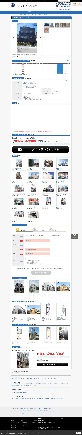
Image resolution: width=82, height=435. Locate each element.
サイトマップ (13, 425)
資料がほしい (41, 235)
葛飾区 (34, 378)
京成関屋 (57, 391)
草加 (36, 414)
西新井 (15, 392)
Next (41, 37)
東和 (19, 383)
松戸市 (40, 408)
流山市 (50, 408)
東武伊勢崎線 (25, 86)
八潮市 (44, 408)
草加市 (28, 408)
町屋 (28, 87)
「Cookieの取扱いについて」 (13, 433)
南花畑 (42, 383)
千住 (21, 383)
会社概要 (13, 420)
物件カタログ (13, 427)
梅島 (23, 383)
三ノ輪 (43, 398)
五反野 (67, 391)
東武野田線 (22, 413)
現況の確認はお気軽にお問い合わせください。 (22, 74)
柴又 (26, 410)
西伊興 (35, 385)
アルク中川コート (59, 317)
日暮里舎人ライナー (59, 411)
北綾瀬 (18, 391)
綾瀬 (15, 383)
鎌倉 (33, 410)
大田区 (19, 378)
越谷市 (35, 408)
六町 (40, 383)
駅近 (22, 420)
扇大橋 (25, 391)
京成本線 (45, 411)
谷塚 (24, 414)
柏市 (38, 408)
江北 (52, 383)
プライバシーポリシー (27, 268)
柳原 (13, 385)
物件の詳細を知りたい (30, 235)
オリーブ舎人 (44, 294)
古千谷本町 (18, 385)
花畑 (30, 385)
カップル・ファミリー (25, 425)
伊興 (17, 383)
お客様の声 (34, 424)
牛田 (30, 86)
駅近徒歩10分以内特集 (16, 372)
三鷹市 (48, 378)
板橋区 (28, 378)
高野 (28, 391)
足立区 (27, 82)
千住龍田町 (57, 383)
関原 (67, 383)
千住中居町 (30, 82)
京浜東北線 (65, 411)
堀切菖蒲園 (53, 398)
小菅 (65, 391)
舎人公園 (41, 391)
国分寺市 (54, 378)
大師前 (18, 392)
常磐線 (24, 83)
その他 (27, 236)
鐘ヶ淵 (57, 398)
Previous (13, 37)
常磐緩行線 (36, 411)
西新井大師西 (33, 391)
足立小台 (21, 391)
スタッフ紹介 (34, 420)
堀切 (60, 391)
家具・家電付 (23, 424)
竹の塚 (48, 383)
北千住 (28, 83)
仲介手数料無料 (24, 422)
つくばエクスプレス (30, 411)
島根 (28, 383)
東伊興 (37, 383)
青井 (45, 383)
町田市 (51, 378)
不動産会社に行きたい (55, 235)
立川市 (45, 378)
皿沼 (50, 383)
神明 (15, 385)
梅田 (13, 383)
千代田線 (25, 87)
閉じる (78, 432)
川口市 (25, 408)
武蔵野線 (52, 411)
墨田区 (16, 378)
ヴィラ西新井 (29, 294)
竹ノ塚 (21, 392)
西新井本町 (31, 383)
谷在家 (38, 391)
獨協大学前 (43, 414)
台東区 (13, 378)
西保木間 (27, 385)
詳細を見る (60, 64)
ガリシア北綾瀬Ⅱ (15, 294)
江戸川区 (37, 378)
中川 (61, 383)
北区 (25, 378)
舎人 (35, 383)
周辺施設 (33, 422)
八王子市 (41, 378)
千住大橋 (53, 391)
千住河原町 (64, 383)
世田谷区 (22, 378)
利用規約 (20, 268)
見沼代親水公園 (49, 391)
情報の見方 (67, 80)
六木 (32, 385)
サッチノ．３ (59, 294)
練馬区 (31, 378)
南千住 (35, 398)
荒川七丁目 (27, 398)
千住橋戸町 (23, 385)
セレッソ (43, 317)
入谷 (26, 383)
